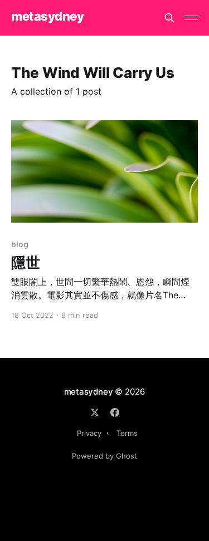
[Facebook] (114, 412)
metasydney (47, 16)
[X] (94, 412)
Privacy (89, 433)
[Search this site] (169, 18)
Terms (127, 433)
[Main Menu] (191, 17)
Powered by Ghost (104, 455)
